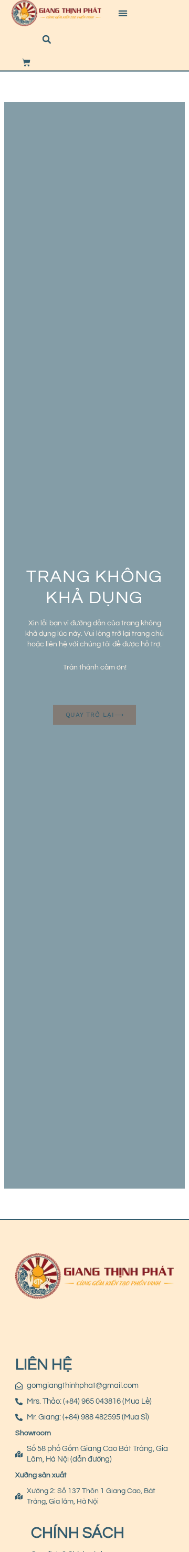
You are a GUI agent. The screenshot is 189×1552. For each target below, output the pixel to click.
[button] (123, 13)
